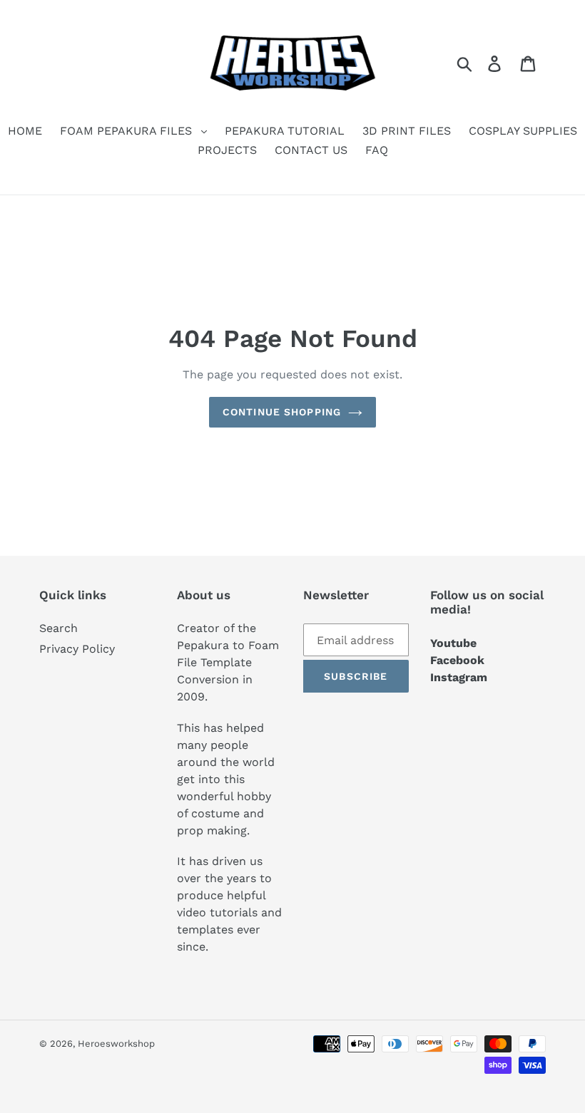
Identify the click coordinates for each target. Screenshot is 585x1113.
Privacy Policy (77, 649)
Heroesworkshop (116, 1043)
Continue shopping (282, 412)
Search (58, 628)
